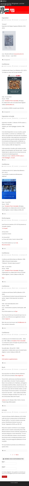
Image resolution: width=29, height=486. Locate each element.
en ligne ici (7, 319)
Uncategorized (7, 59)
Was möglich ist (19, 375)
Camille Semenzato (7, 20)
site (17, 243)
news (5, 159)
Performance (6, 218)
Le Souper (4, 228)
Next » (17, 454)
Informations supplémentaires (9, 359)
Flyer (3, 278)
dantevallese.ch (10, 104)
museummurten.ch (18, 54)
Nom (3, 461)
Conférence (5, 64)
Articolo (4, 410)
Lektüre (4, 400)
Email (3, 467)
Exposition (5, 18)
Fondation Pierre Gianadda (11, 100)
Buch (3, 367)
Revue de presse (6, 244)
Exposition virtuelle (8, 116)
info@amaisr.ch (22, 322)
